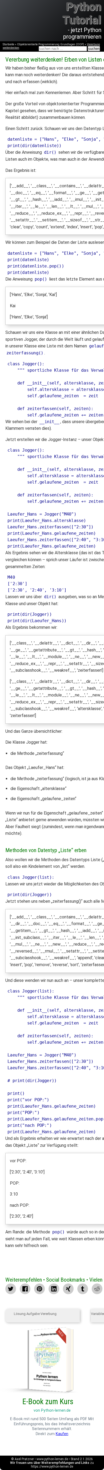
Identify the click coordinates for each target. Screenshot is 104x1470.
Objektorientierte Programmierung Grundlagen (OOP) (50, 44)
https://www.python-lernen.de (52, 1466)
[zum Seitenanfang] (85, 1315)
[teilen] (68, 1288)
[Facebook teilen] (25, 1288)
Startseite (8, 44)
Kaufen (62, 1434)
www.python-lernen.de (52, 1459)
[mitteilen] (54, 1288)
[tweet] (10, 1288)
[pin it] (39, 1288)
